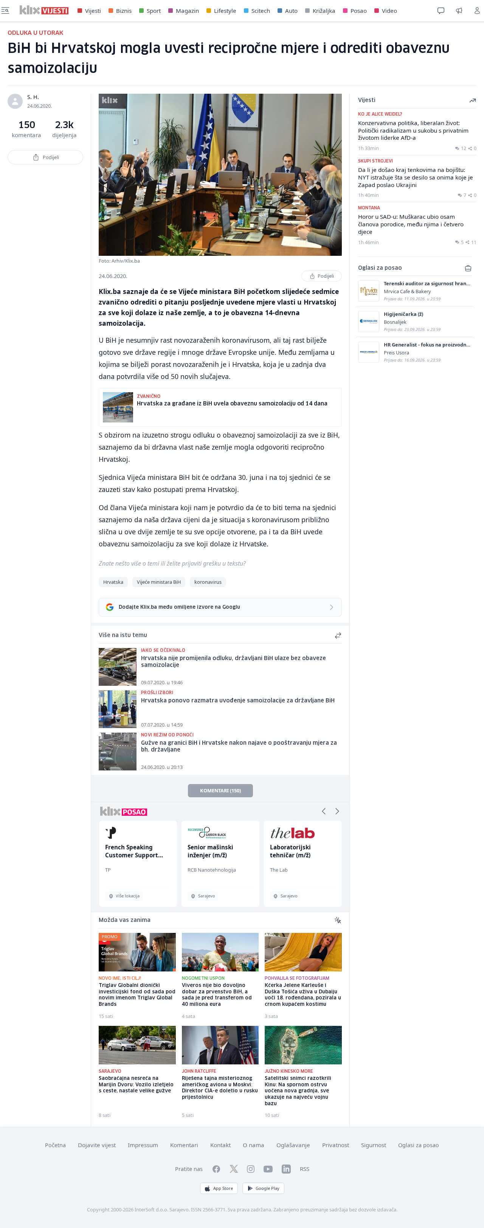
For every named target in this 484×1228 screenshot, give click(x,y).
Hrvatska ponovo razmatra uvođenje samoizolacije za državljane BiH (238, 701)
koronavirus (208, 581)
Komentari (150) (220, 790)
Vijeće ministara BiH (159, 581)
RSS (304, 1168)
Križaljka (324, 10)
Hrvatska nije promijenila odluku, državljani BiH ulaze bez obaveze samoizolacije (233, 662)
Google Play (267, 1188)
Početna (55, 1145)
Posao (359, 10)
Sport (154, 10)
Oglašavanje (293, 1145)
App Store (223, 1188)
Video (389, 10)
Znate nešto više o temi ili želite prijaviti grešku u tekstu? (172, 563)
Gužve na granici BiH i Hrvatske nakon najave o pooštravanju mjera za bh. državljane (239, 747)
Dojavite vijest (97, 1145)
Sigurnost (373, 1145)
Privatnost (335, 1145)
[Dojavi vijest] (459, 10)
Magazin (187, 10)
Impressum (143, 1145)
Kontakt (220, 1145)
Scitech (260, 10)
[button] (323, 811)
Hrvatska (113, 581)
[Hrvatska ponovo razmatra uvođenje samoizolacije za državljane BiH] (118, 709)
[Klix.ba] (44, 9)
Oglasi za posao (418, 1145)
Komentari (184, 1145)
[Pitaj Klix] (441, 10)
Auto (291, 10)
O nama (253, 1145)
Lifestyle (225, 10)
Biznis (124, 10)
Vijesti (93, 10)
